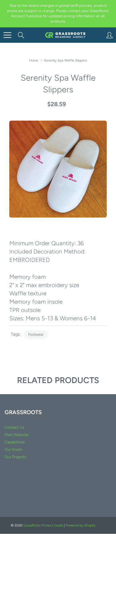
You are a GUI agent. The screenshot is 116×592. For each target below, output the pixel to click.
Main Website (16, 434)
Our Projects (15, 456)
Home (33, 60)
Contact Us (14, 427)
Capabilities (15, 442)
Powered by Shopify (81, 525)
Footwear (36, 334)
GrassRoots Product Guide (43, 525)
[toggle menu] (7, 35)
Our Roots (13, 449)
